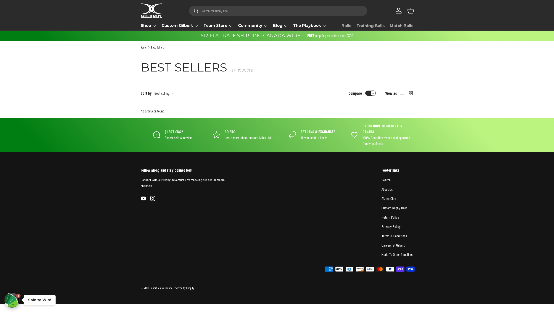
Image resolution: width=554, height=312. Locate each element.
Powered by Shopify (184, 288)
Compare (355, 93)
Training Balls (370, 25)
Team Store (215, 25)
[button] (411, 10)
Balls (346, 25)
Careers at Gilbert (393, 245)
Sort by (146, 93)
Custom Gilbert (177, 25)
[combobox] (278, 11)
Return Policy (390, 217)
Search (386, 179)
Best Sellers (157, 47)
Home (144, 47)
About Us (387, 189)
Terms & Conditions (394, 235)
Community (250, 25)
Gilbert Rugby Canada (161, 288)
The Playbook (307, 25)
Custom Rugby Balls (394, 207)
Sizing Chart (390, 198)
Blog (277, 25)
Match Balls (401, 25)
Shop (146, 25)
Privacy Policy (391, 226)
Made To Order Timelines (397, 254)
